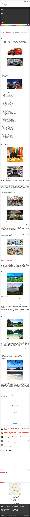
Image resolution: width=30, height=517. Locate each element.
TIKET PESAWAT (3, 15)
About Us (6, 1)
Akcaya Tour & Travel (16, 399)
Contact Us (9, 1)
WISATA (2, 11)
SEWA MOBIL (2, 13)
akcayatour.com (3, 32)
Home (1, 1)
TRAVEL (2, 9)
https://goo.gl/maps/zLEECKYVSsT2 (7, 340)
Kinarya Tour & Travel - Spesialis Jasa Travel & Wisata (11, 515)
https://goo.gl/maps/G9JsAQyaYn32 (7, 296)
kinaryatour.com (27, 515)
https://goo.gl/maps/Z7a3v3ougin (7, 178)
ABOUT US (2, 20)
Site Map (4, 1)
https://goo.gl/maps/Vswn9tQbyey (7, 381)
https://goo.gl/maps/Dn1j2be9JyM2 (7, 260)
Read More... (12, 438)
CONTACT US (2, 22)
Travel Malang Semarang (9, 32)
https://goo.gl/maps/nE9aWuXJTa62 (7, 221)
